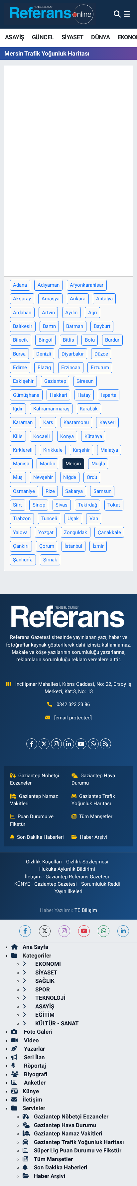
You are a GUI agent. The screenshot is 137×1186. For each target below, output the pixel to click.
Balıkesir (22, 326)
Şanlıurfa (23, 560)
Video (31, 1040)
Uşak (73, 518)
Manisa (21, 464)
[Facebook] (31, 743)
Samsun (102, 491)
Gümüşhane (26, 395)
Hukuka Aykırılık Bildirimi (67, 869)
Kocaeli (41, 436)
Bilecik (20, 340)
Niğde (69, 477)
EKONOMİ (47, 964)
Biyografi (35, 1074)
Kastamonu (76, 422)
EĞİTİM (44, 1014)
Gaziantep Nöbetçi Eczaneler (35, 779)
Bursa (19, 354)
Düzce (101, 354)
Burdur (112, 340)
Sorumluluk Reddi (100, 884)
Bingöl (46, 340)
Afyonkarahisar (86, 285)
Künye (31, 1091)
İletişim (32, 1099)
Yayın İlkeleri (68, 891)
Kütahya (93, 436)
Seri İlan (34, 1057)
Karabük (89, 409)
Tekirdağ (87, 505)
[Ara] (117, 14)
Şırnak (50, 560)
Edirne (20, 368)
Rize (50, 491)
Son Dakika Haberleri (40, 837)
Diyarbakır (73, 354)
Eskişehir (23, 381)
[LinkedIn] (68, 743)
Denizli (43, 354)
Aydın (71, 313)
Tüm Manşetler (95, 816)
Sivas (62, 505)
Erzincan (70, 368)
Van (93, 518)
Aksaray (22, 299)
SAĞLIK (44, 980)
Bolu (90, 340)
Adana (20, 285)
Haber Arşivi (93, 837)
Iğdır (18, 409)
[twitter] (45, 931)
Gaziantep (55, 381)
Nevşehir (43, 477)
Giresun (84, 381)
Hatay (83, 395)
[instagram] (64, 931)
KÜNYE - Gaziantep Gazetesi (45, 884)
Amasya (51, 299)
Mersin (73, 464)
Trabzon (22, 518)
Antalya (104, 299)
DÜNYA (100, 37)
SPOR (42, 989)
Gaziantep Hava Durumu (93, 779)
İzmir (98, 546)
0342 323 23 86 (73, 704)
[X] (44, 743)
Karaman (23, 422)
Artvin (48, 313)
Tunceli (49, 518)
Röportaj (34, 1065)
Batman (74, 326)
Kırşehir (81, 450)
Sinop (39, 505)
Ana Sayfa (35, 947)
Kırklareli (23, 450)
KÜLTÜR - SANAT (56, 1023)
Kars (48, 422)
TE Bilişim (85, 910)
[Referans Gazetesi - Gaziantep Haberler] (50, 14)
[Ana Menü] (127, 14)
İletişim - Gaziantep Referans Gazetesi (67, 877)
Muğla (98, 464)
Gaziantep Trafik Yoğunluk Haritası (93, 800)
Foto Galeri (37, 1031)
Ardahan (22, 313)
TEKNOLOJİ (50, 997)
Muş (18, 477)
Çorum (46, 546)
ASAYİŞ (14, 37)
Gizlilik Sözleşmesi (87, 862)
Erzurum (100, 368)
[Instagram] (56, 743)
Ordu (92, 477)
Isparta (108, 395)
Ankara (77, 299)
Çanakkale (109, 532)
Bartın (49, 326)
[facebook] (25, 931)
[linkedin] (123, 931)
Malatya (109, 450)
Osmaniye (24, 491)
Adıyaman (49, 285)
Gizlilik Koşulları (44, 862)
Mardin (47, 464)
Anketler (34, 1082)
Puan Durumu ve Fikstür (32, 820)
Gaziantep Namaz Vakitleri (34, 800)
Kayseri (107, 422)
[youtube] (84, 931)
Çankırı (21, 546)
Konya (67, 436)
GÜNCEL (43, 37)
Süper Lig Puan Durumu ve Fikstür (77, 1150)
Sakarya (74, 491)
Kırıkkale (53, 450)
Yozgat (46, 532)
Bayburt (102, 326)
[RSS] (105, 743)
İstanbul (73, 546)
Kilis (18, 436)
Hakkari (58, 395)
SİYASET (72, 37)
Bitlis (68, 340)
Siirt (17, 505)
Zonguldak (75, 532)
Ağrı (92, 313)
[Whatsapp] (93, 743)
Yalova (20, 532)
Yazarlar (34, 1048)
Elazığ (44, 368)
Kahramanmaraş (51, 409)
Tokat (113, 505)
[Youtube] (80, 743)
